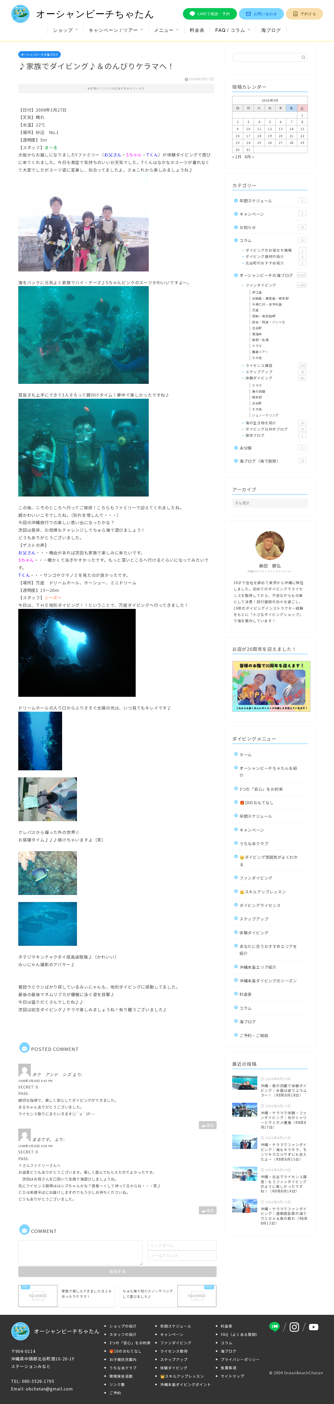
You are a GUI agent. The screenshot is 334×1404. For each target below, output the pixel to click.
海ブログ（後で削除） (272, 461)
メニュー (164, 30)
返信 (210, 1125)
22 (302, 136)
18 (259, 136)
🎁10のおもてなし (257, 802)
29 (302, 142)
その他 (257, 357)
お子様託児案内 (123, 1359)
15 (302, 128)
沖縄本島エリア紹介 (258, 967)
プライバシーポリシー (240, 1359)
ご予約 (115, 1392)
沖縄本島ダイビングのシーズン (268, 980)
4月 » (249, 156)
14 (292, 128)
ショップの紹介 (123, 1326)
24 (248, 142)
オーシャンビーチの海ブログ (39, 54)
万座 (255, 310)
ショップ (63, 30)
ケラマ (257, 345)
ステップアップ (275, 371)
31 (248, 149)
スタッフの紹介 (123, 1334)
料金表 (197, 30)
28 (292, 142)
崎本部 (257, 397)
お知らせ (272, 227)
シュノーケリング (265, 415)
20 (281, 136)
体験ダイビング (275, 377)
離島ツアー (260, 351)
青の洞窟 (258, 391)
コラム (271, 240)
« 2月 (237, 156)
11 (259, 128)
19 (270, 136)
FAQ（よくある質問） (240, 1334)
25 (259, 142)
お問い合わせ (265, 14)
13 (281, 128)
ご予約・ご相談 (254, 1035)
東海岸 (257, 334)
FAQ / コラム (230, 30)
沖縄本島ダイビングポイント (185, 1384)
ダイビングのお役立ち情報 (274, 250)
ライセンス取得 (174, 1351)
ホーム (246, 754)
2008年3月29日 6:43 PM (35, 1081)
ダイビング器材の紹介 (274, 256)
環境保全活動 (121, 1376)
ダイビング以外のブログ (275, 429)
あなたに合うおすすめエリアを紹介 (268, 949)
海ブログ (271, 30)
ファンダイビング (275, 285)
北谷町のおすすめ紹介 (274, 262)
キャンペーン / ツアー (113, 30)
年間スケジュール (271, 200)
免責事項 (228, 1367)
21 (292, 136)
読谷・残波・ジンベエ (268, 322)
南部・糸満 (260, 339)
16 (238, 136)
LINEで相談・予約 (214, 14)
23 (238, 142)
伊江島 (257, 292)
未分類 (271, 448)
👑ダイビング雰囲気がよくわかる (269, 860)
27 (281, 142)
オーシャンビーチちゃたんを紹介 (268, 771)
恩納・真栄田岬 (264, 316)
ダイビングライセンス (260, 905)
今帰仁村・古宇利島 (267, 304)
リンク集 (117, 1384)
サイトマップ (232, 1376)
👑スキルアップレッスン (263, 891)
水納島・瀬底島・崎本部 (270, 298)
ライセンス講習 (275, 365)
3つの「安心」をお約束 (261, 789)
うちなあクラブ (254, 843)
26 (270, 142)
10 (248, 128)
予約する (308, 14)
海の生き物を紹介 (275, 422)
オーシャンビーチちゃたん (95, 14)
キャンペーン (271, 214)
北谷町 (257, 328)
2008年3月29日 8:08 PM (35, 1146)
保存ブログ (274, 435)
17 (248, 136)
